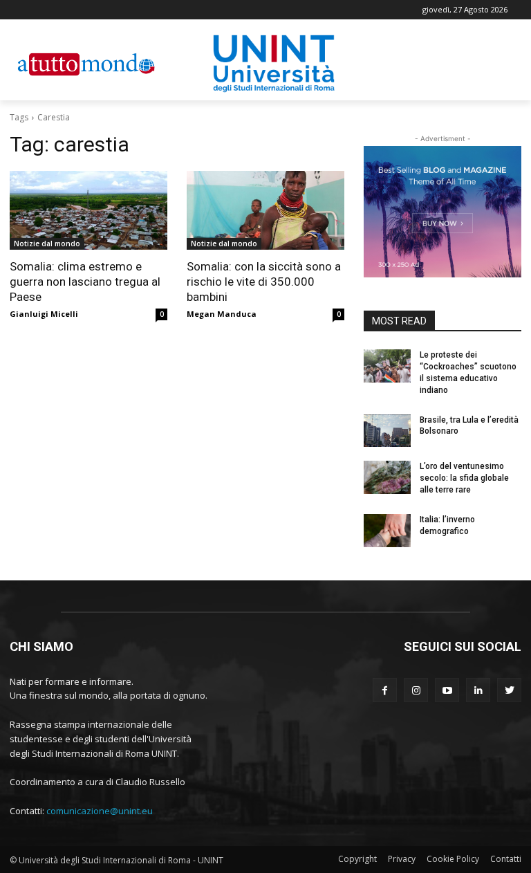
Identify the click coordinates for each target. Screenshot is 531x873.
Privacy (402, 859)
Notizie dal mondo (47, 243)
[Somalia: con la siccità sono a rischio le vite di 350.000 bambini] (265, 210)
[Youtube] (447, 690)
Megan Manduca (222, 314)
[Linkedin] (478, 690)
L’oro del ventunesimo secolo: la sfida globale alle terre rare (464, 478)
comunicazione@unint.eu (99, 811)
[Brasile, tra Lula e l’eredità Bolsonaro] (387, 431)
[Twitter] (509, 690)
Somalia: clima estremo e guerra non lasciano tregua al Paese (85, 281)
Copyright (357, 859)
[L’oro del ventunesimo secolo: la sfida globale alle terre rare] (387, 477)
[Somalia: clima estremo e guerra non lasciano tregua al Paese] (88, 210)
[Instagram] (416, 690)
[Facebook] (385, 690)
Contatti (505, 859)
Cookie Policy (453, 859)
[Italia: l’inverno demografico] (387, 530)
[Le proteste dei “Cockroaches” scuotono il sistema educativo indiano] (387, 366)
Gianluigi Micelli (44, 314)
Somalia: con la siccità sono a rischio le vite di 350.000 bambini (264, 281)
